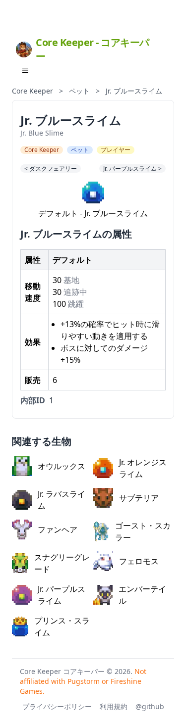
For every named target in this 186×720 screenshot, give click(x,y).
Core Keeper (32, 91)
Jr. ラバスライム (61, 499)
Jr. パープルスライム (61, 594)
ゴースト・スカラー (143, 531)
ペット (79, 91)
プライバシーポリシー (57, 706)
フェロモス (139, 561)
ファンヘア (57, 529)
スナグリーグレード (62, 563)
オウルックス (61, 466)
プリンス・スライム (62, 626)
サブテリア (139, 497)
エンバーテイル (142, 594)
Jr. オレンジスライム (143, 468)
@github (149, 706)
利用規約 (113, 706)
